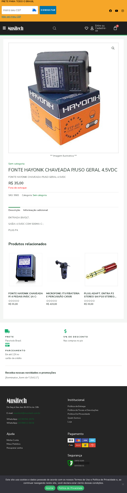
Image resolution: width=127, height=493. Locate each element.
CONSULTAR (48, 10)
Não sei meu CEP (11, 16)
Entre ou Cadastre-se (100, 28)
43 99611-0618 (26, 422)
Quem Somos (74, 417)
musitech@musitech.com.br (27, 413)
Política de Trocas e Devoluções (83, 410)
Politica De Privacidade (79, 413)
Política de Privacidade (71, 488)
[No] (123, 484)
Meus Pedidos (14, 443)
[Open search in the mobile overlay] (54, 28)
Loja (70, 421)
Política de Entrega (76, 406)
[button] (4, 28)
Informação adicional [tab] (35, 210)
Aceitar (50, 488)
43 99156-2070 (26, 419)
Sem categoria (16, 163)
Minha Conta (13, 440)
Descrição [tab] (14, 210)
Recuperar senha (15, 447)
